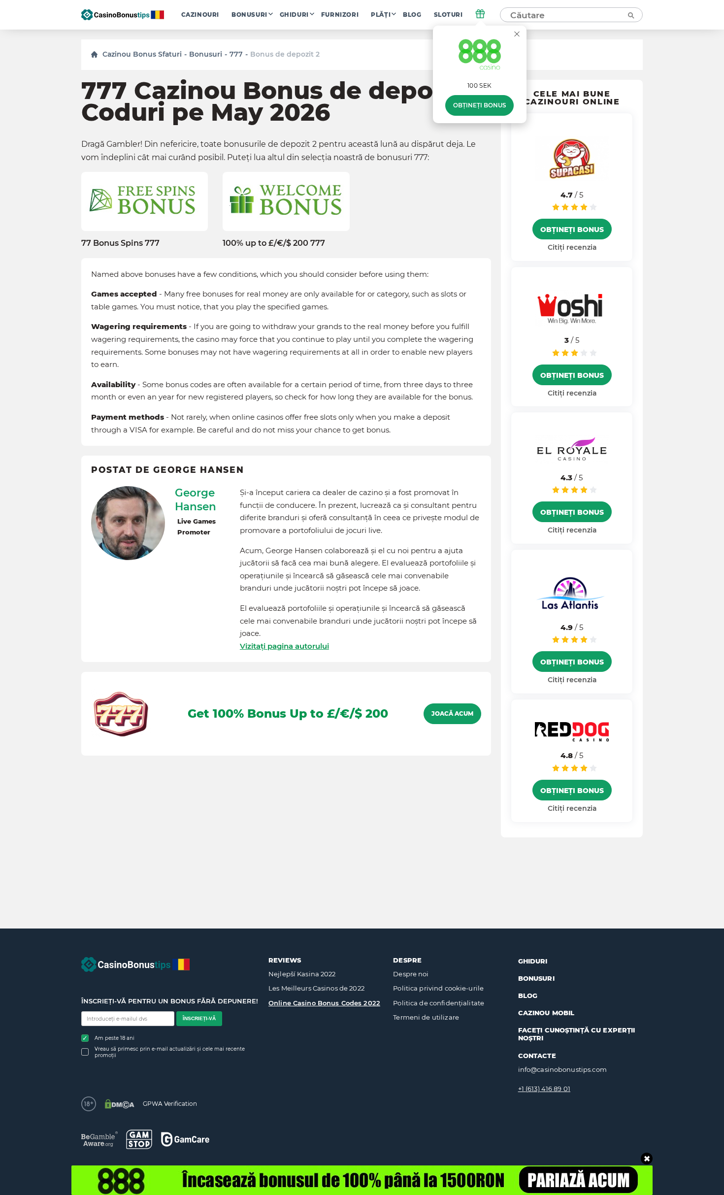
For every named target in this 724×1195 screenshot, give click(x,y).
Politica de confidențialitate (438, 1003)
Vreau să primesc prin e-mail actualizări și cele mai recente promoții (170, 1052)
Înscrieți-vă (199, 1018)
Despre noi (410, 974)
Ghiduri (294, 14)
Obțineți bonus (479, 105)
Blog (412, 14)
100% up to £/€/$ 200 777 (274, 243)
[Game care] (185, 1139)
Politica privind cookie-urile (438, 988)
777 (236, 54)
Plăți (381, 14)
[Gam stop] (139, 1139)
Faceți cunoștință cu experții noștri (576, 1034)
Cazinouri (200, 14)
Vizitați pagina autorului (284, 646)
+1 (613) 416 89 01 (544, 1089)
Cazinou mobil (546, 1013)
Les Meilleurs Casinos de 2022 (316, 988)
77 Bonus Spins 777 (120, 243)
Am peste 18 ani (114, 1038)
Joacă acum (452, 713)
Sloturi (448, 14)
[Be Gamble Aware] (99, 1139)
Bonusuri (249, 14)
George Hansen (195, 499)
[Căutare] (630, 14)
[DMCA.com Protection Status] (119, 1104)
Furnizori (340, 14)
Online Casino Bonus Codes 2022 (324, 1003)
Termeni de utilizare (426, 1017)
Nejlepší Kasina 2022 (302, 974)
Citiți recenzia (572, 247)
